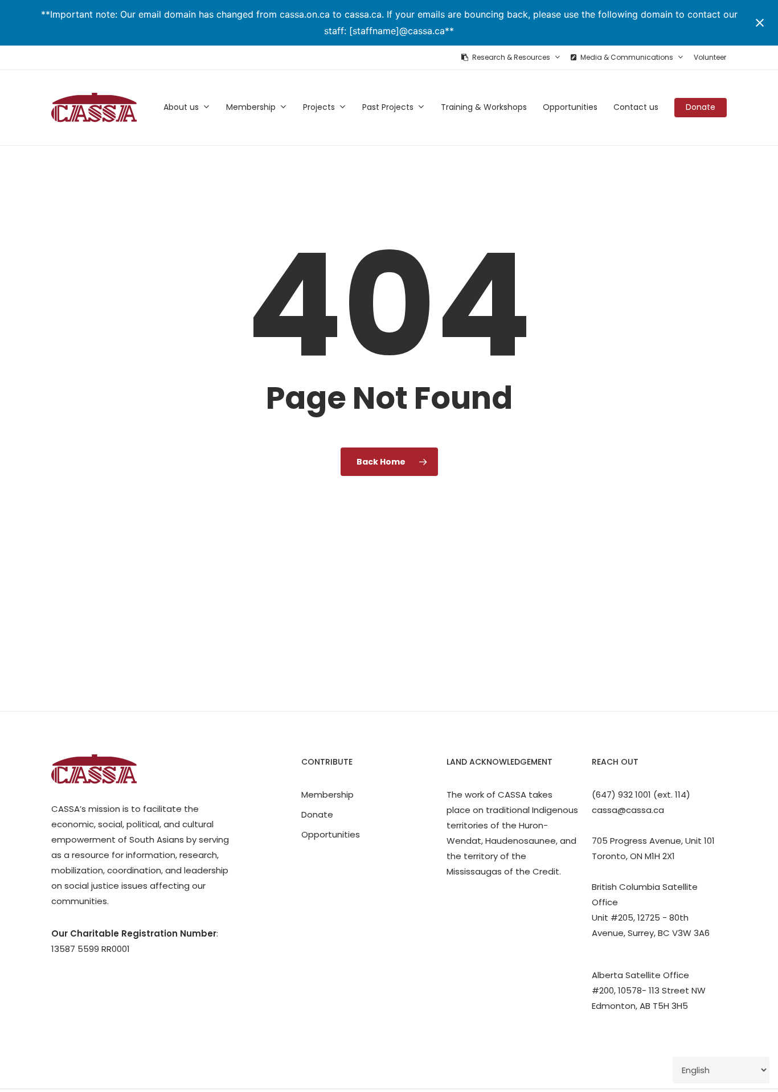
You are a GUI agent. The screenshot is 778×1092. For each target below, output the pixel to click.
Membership (327, 794)
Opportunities (330, 834)
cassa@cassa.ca (628, 810)
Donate (317, 814)
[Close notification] (760, 23)
